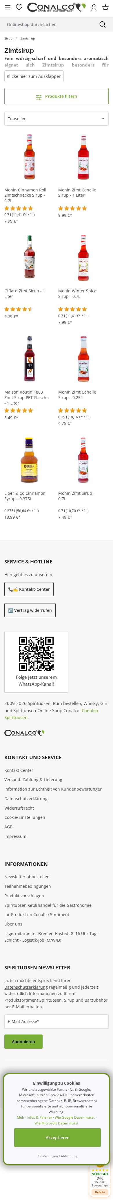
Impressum (15, 836)
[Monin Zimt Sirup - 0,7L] (83, 460)
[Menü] (7, 7)
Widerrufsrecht (19, 808)
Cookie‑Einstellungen (24, 817)
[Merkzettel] (19, 7)
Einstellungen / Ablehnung (57, 1156)
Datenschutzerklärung (26, 798)
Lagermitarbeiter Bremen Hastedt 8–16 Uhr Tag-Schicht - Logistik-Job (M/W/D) (51, 937)
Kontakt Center (18, 770)
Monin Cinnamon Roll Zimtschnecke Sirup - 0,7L (25, 195)
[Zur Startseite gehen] (56, 7)
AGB (8, 827)
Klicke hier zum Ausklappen (34, 76)
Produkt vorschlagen (24, 895)
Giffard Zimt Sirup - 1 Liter (24, 293)
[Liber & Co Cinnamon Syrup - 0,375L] (29, 460)
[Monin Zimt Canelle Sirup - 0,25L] (83, 359)
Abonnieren (23, 1041)
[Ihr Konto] (94, 7)
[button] (100, 1171)
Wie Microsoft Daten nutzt (56, 1123)
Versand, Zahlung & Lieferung (33, 779)
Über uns (13, 924)
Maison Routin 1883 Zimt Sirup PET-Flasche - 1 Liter (26, 398)
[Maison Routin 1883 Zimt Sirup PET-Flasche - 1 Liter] (29, 359)
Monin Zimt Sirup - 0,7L (76, 496)
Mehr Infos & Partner (34, 1117)
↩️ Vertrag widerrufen (30, 610)
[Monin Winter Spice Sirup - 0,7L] (83, 257)
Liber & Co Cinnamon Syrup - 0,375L (24, 496)
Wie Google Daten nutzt (75, 1117)
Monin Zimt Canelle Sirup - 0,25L (77, 395)
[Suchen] (102, 24)
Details (100, 1192)
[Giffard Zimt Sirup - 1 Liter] (29, 257)
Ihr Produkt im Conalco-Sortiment (36, 914)
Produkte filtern (60, 96)
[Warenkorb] (105, 7)
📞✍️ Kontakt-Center (29, 589)
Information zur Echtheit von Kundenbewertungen (53, 789)
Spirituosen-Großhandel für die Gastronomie (48, 905)
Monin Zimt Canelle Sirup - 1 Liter (77, 192)
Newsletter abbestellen (27, 876)
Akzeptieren (58, 1137)
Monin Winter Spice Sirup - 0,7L (77, 293)
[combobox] (46, 24)
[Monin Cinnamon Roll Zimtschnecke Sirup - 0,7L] (29, 156)
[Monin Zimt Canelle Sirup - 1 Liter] (83, 156)
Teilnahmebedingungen (27, 886)
